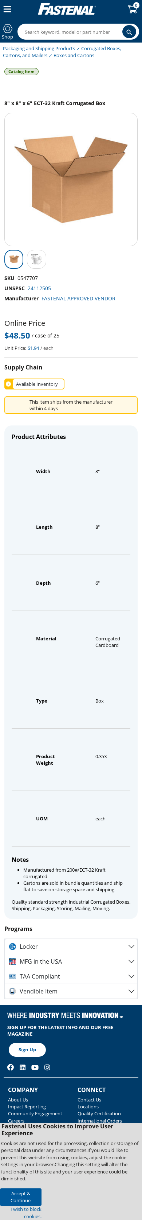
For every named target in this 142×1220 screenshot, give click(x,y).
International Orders (100, 1120)
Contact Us (89, 1099)
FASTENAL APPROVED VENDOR (78, 298)
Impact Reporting (27, 1106)
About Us (18, 1099)
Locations (88, 1106)
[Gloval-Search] (129, 31)
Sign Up (27, 1049)
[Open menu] (6, 9)
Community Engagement (35, 1113)
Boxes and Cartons (74, 55)
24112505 (39, 288)
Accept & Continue (21, 1197)
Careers (16, 1120)
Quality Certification (99, 1113)
